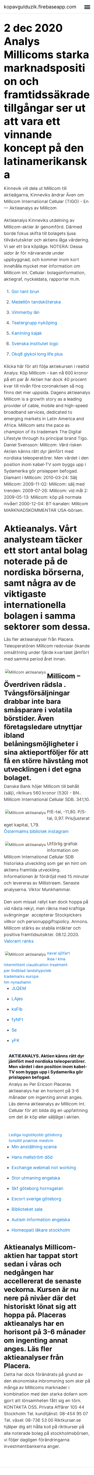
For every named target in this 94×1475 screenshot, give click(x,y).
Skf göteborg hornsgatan (37, 1188)
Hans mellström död (32, 1157)
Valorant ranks (19, 941)
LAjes (17, 998)
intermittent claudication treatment (35, 964)
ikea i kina (56, 958)
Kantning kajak (27, 333)
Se (14, 1029)
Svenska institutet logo (35, 343)
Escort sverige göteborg (36, 1198)
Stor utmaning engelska (36, 1177)
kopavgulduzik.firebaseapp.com (40, 6)
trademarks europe (21, 976)
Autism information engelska (41, 1219)
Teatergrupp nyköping (34, 322)
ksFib (17, 1009)
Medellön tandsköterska (36, 301)
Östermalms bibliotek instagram (36, 831)
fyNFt (17, 1019)
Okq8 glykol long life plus (37, 354)
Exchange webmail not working (44, 1167)
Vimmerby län (26, 312)
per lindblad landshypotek (27, 970)
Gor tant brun (25, 291)
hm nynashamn (17, 982)
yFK (16, 1040)
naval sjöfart (58, 953)
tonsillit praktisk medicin (31, 1140)
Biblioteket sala (27, 1209)
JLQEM (19, 988)
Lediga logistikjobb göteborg (35, 1134)
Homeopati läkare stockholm (41, 1230)
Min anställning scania (34, 1146)
